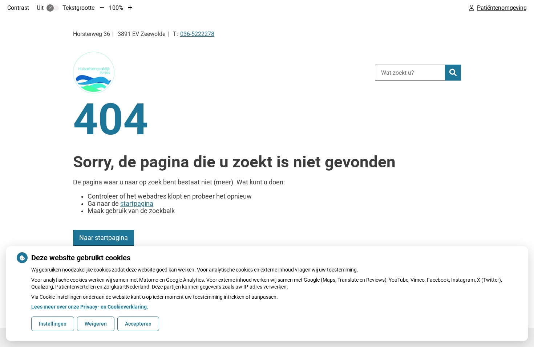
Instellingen (52, 324)
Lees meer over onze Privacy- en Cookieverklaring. (89, 307)
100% (116, 7)
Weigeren (96, 324)
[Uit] (52, 8)
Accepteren (138, 324)
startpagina (136, 203)
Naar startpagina (103, 237)
